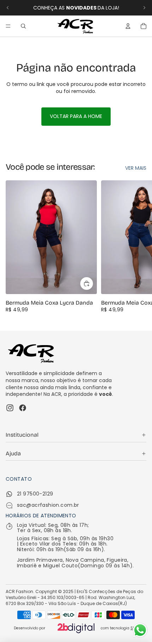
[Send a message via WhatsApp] (140, 630)
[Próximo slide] (144, 7)
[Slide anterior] (8, 7)
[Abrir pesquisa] (23, 26)
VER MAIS (135, 168)
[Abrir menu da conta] (128, 26)
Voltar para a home (76, 116)
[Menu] (8, 26)
